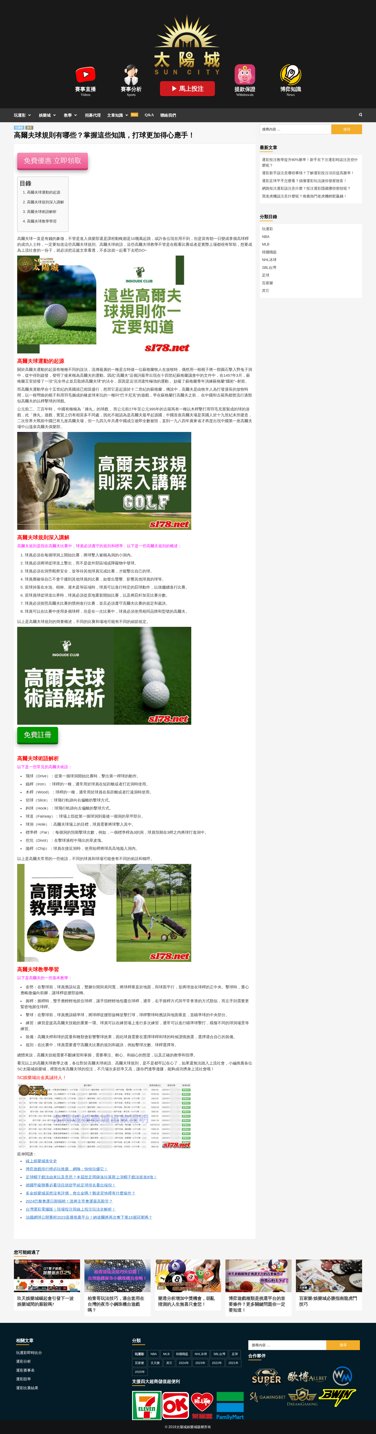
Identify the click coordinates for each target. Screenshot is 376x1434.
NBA (265, 237)
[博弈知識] (291, 74)
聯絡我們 (168, 115)
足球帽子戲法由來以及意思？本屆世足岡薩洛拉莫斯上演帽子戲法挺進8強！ (91, 1177)
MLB (265, 244)
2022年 (217, 1363)
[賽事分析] (131, 74)
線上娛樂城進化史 (41, 1161)
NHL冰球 (269, 260)
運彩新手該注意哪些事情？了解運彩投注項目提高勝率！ (308, 173)
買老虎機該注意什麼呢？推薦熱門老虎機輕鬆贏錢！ (304, 196)
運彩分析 (23, 1361)
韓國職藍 (269, 252)
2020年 (140, 1372)
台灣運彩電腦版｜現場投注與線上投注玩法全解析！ (71, 1209)
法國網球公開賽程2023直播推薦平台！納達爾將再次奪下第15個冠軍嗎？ (89, 1217)
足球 (265, 275)
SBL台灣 (269, 268)
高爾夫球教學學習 (42, 221)
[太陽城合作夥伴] (302, 1387)
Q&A (149, 115)
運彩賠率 (23, 1379)
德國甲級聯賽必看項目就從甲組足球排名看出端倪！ (71, 1185)
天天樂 (155, 1363)
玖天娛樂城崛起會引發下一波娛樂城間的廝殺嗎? (47, 1264)
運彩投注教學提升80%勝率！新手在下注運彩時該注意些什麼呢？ (310, 162)
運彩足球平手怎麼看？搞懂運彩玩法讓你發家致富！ (304, 181)
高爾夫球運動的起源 (43, 192)
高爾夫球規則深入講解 (45, 202)
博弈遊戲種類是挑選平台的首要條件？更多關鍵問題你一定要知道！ (258, 1264)
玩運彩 (20, 115)
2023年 (200, 1363)
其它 (29, 127)
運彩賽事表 (25, 1370)
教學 (68, 115)
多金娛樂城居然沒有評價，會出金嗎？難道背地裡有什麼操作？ (80, 1193)
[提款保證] (245, 74)
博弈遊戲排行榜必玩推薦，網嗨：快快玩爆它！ (67, 1169)
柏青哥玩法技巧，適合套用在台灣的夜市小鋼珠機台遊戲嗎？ (117, 1264)
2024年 (184, 1363)
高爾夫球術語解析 (42, 212)
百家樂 (267, 283)
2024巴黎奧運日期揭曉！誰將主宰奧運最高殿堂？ (69, 1201)
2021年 (233, 1363)
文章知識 (122, 115)
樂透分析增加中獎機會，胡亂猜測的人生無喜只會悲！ (188, 1264)
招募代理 (93, 115)
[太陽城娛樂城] (187, 43)
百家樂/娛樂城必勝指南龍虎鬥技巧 (322, 1262)
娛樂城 (45, 115)
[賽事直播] (85, 74)
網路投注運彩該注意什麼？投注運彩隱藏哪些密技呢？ (306, 188)
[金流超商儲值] (188, 1405)
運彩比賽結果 (27, 1388)
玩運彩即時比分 (29, 1353)
